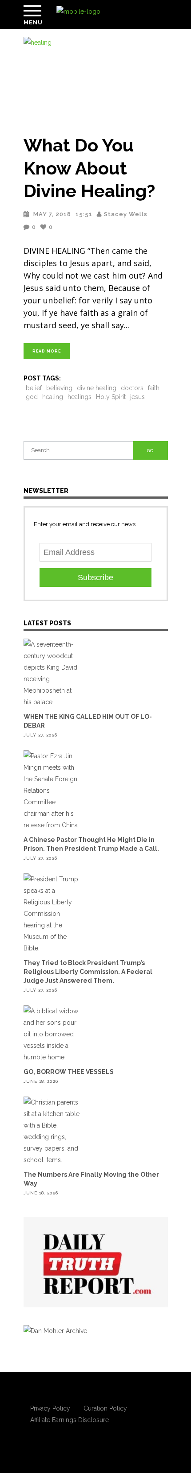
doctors (132, 388)
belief (34, 388)
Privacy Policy (50, 1408)
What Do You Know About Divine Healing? (89, 168)
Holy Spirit (111, 396)
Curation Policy (105, 1408)
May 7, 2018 (52, 214)
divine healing (96, 388)
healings (80, 396)
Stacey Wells (125, 214)
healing (52, 396)
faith (153, 388)
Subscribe (95, 577)
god (32, 396)
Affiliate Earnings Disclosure (69, 1419)
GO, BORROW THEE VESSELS (69, 1071)
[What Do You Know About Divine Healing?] (96, 80)
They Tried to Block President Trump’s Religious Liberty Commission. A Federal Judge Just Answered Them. (88, 971)
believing (59, 388)
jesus (137, 396)
